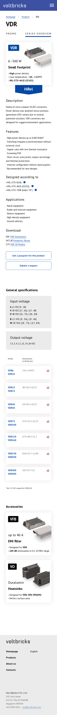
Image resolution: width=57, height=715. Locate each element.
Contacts (11, 669)
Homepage (10, 16)
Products (26, 16)
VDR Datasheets (18, 236)
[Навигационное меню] (52, 5)
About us (11, 663)
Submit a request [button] (28, 265)
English (34, 651)
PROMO (11, 33)
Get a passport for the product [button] (28, 255)
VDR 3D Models (17, 244)
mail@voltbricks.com (31, 707)
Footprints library (21, 240)
